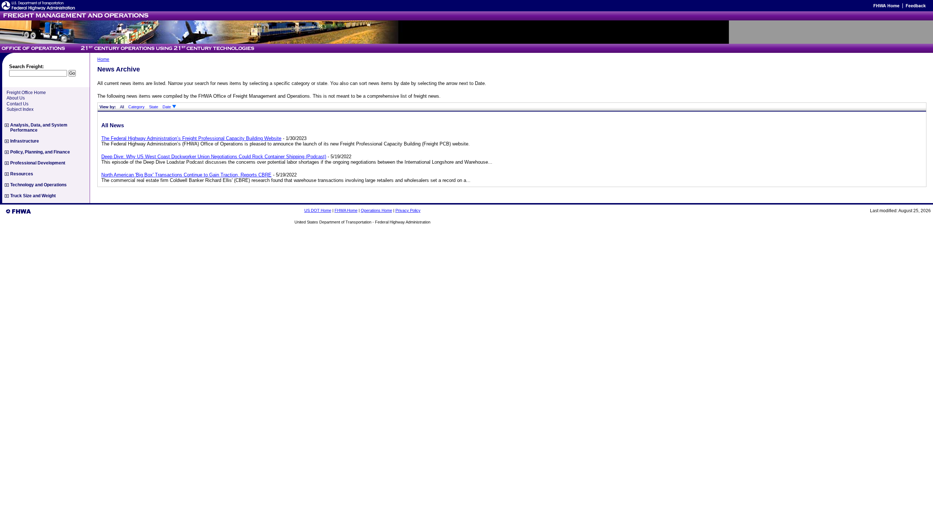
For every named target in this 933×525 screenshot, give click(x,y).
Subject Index (20, 109)
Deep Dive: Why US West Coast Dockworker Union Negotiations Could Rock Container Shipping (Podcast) (213, 156)
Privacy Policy (408, 210)
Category (136, 107)
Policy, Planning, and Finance (40, 152)
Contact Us (17, 103)
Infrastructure (24, 141)
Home (103, 59)
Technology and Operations (38, 184)
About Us (16, 98)
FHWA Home (346, 210)
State (153, 107)
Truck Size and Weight (33, 195)
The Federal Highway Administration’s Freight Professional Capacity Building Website (191, 138)
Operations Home (376, 210)
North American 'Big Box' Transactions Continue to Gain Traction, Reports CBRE (186, 175)
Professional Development (37, 163)
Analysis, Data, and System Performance (38, 127)
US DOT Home (317, 210)
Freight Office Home (26, 92)
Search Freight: (26, 66)
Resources (21, 173)
